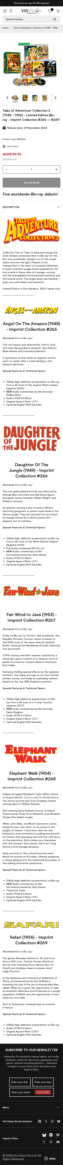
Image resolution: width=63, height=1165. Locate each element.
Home (5, 27)
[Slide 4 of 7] (44, 98)
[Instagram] (52, 1121)
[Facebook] (39, 1121)
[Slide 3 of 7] (35, 98)
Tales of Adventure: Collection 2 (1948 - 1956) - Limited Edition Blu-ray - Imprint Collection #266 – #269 (38, 27)
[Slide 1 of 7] (15, 98)
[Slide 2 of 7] (25, 98)
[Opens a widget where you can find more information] (49, 1158)
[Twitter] (46, 1121)
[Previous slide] (2, 3)
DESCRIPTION (11, 207)
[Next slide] (61, 3)
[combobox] (28, 19)
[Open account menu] (11, 11)
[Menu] (5, 11)
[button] (50, 11)
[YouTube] (58, 1121)
